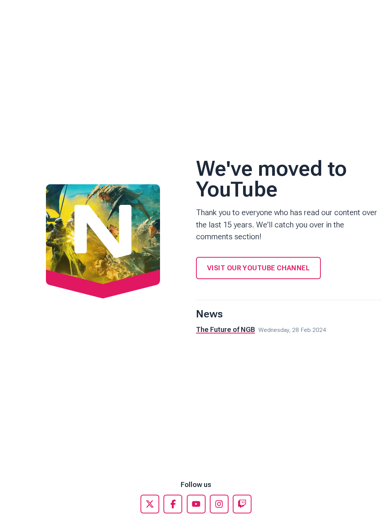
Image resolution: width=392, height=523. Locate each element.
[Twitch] (242, 504)
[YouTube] (196, 504)
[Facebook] (172, 504)
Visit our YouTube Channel (258, 268)
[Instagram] (219, 504)
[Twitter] (149, 504)
